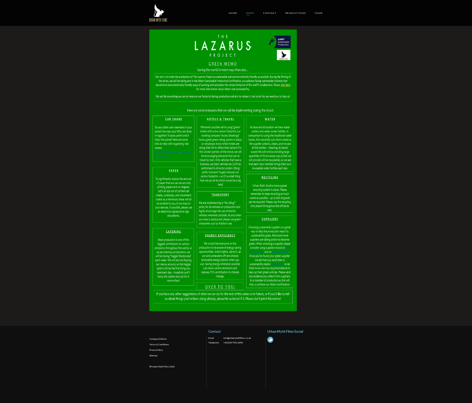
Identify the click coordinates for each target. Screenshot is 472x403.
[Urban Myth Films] (158, 13)
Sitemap (153, 355)
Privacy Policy (156, 350)
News (250, 13)
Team (319, 13)
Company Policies (158, 338)
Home (233, 13)
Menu (464, 7)
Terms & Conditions (159, 344)
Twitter (270, 340)
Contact (270, 13)
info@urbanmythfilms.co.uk (237, 338)
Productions (295, 13)
